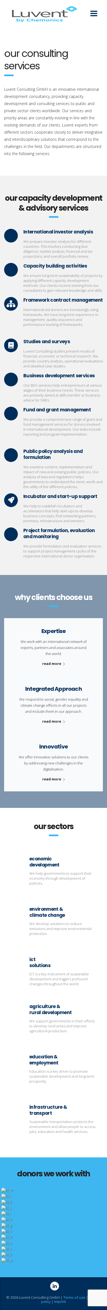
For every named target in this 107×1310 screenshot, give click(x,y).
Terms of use (74, 1297)
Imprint (60, 1301)
